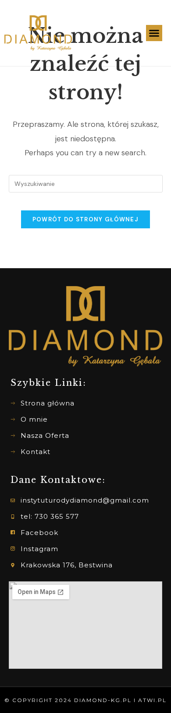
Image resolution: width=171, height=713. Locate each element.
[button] (154, 33)
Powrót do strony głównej (85, 219)
